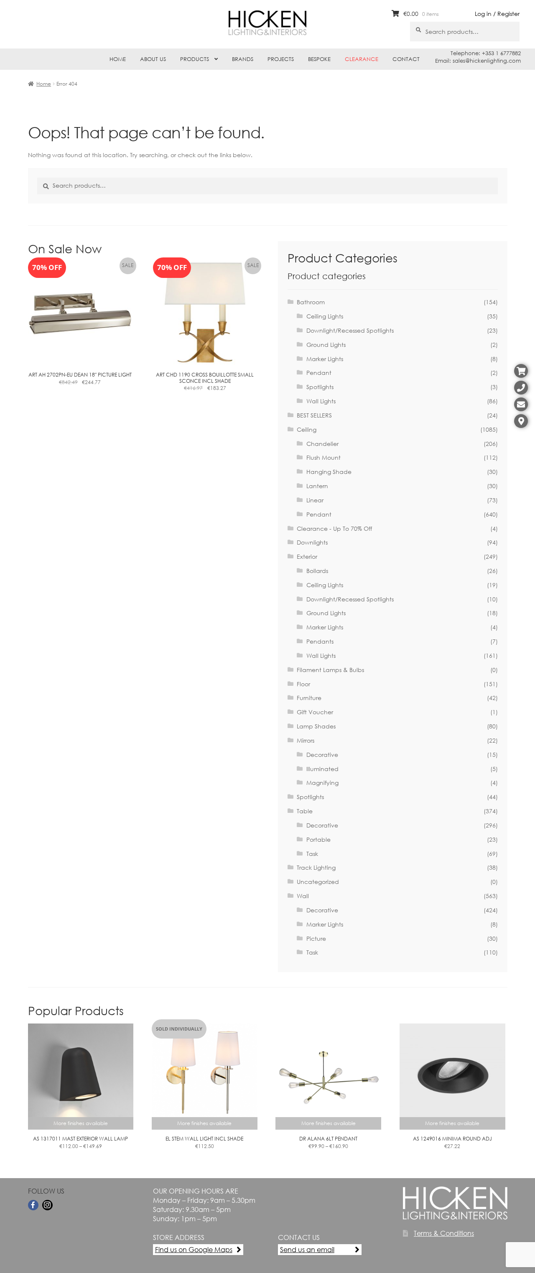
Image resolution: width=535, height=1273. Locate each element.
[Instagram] (47, 1205)
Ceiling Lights (324, 316)
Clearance (361, 59)
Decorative (322, 755)
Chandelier (322, 444)
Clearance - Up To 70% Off (334, 528)
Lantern (317, 486)
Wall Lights (321, 401)
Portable (318, 839)
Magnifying (322, 783)
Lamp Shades (316, 726)
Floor (303, 684)
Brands (242, 59)
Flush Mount (323, 457)
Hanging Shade (329, 472)
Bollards (317, 571)
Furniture (309, 698)
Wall (303, 896)
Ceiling (306, 429)
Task (312, 854)
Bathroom (311, 302)
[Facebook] (33, 1205)
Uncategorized (318, 882)
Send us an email (307, 1249)
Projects (281, 59)
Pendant (318, 373)
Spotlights (320, 387)
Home (118, 59)
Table (305, 811)
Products (194, 59)
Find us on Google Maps (193, 1249)
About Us (153, 59)
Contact (406, 59)
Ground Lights (326, 345)
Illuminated (322, 769)
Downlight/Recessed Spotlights (350, 330)
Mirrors (305, 740)
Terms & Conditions (444, 1233)
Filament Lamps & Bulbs (330, 670)
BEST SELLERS (314, 415)
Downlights (312, 542)
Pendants (320, 641)
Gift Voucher (315, 712)
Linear (315, 500)
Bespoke (319, 59)
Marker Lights (324, 359)
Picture (316, 938)
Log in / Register (497, 14)
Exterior (307, 556)
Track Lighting (316, 867)
